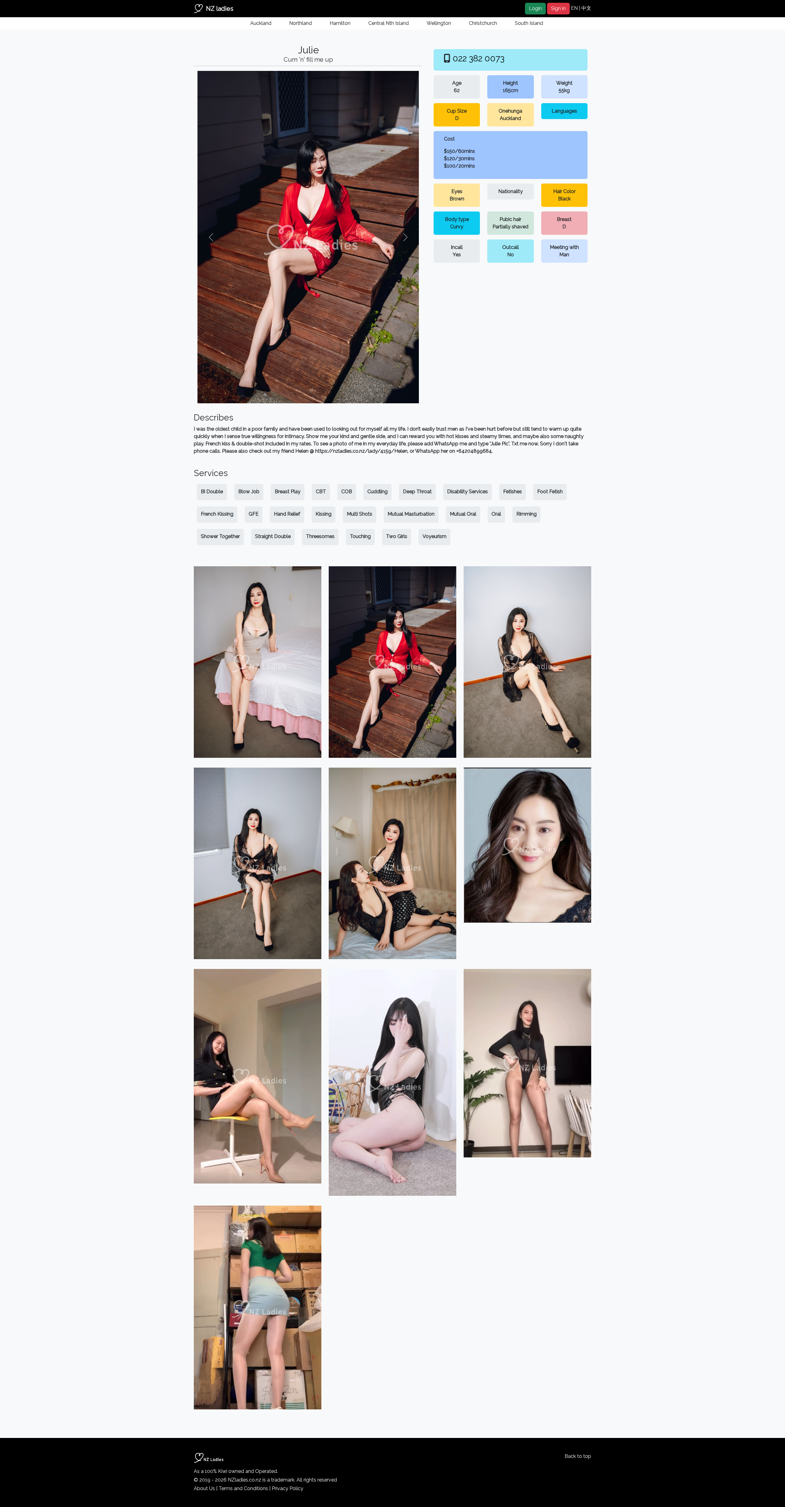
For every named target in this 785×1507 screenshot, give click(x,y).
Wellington (439, 23)
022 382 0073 (478, 58)
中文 (586, 8)
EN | (576, 8)
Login (535, 8)
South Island (529, 23)
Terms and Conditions (243, 1488)
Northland (300, 23)
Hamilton (340, 23)
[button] (211, 237)
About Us (204, 1488)
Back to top (578, 1456)
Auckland (260, 23)
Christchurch (483, 23)
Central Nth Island (388, 23)
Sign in (558, 8)
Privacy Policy (287, 1488)
